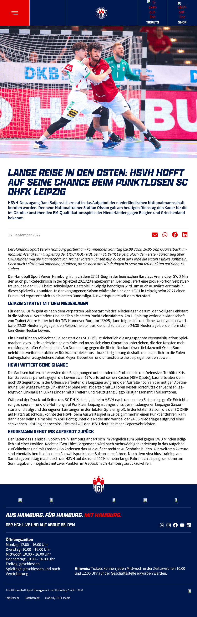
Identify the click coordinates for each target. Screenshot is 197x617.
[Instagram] (168, 525)
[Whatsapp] (161, 525)
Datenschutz (32, 598)
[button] (14, 12)
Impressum (12, 598)
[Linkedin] (188, 525)
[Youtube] (182, 525)
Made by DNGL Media (57, 598)
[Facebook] (175, 525)
